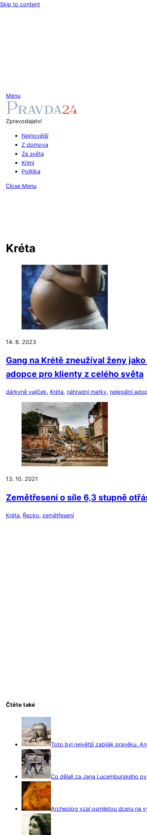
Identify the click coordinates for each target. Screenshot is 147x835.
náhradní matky (87, 391)
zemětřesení (58, 515)
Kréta (57, 391)
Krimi (28, 162)
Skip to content (20, 4)
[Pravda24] (42, 112)
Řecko (31, 515)
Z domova (35, 144)
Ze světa (33, 153)
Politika (31, 171)
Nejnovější (35, 135)
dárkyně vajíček (26, 391)
